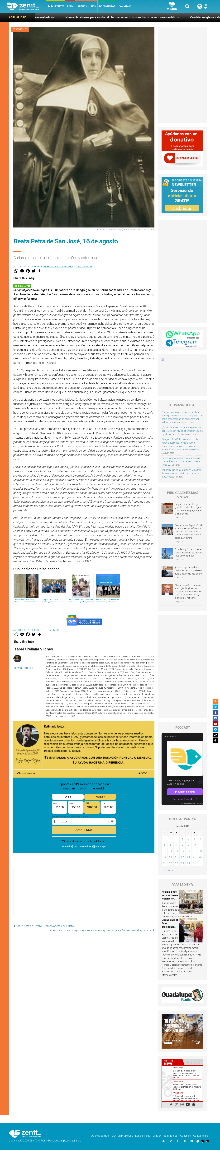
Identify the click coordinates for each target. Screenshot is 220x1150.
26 (164, 863)
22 (182, 857)
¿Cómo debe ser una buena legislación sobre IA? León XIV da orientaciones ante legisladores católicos (182, 431)
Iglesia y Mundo (86, 6)
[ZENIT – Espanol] (26, 6)
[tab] (172, 1062)
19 (164, 857)
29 (182, 863)
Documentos (107, 6)
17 (194, 851)
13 (170, 851)
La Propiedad (125, 1135)
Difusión (157, 1135)
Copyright (185, 1135)
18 (200, 851)
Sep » (170, 870)
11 (200, 845)
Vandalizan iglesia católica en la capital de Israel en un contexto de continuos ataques (160, 17)
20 (170, 857)
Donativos (125, 6)
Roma (70, 6)
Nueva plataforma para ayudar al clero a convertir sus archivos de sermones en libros (182, 461)
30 (188, 863)
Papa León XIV (56, 6)
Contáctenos (200, 1135)
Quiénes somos (100, 1135)
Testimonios (20, 29)
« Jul (164, 870)
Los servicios (142, 1135)
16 (188, 851)
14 (176, 851)
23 (188, 857)
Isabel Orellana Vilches (58, 266)
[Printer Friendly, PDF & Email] (22, 285)
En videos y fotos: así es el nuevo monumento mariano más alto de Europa (189, 552)
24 (194, 857)
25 (200, 857)
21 (176, 857)
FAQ (113, 1135)
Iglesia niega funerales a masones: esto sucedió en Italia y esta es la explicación (189, 570)
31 (194, 863)
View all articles (23, 667)
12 (164, 851)
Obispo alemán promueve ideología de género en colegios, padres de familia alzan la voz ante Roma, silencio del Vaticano (188, 591)
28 (176, 863)
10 (194, 845)
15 (182, 851)
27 (170, 863)
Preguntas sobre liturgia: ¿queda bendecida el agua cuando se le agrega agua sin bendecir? (188, 509)
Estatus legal (171, 1135)
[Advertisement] (84, 894)
